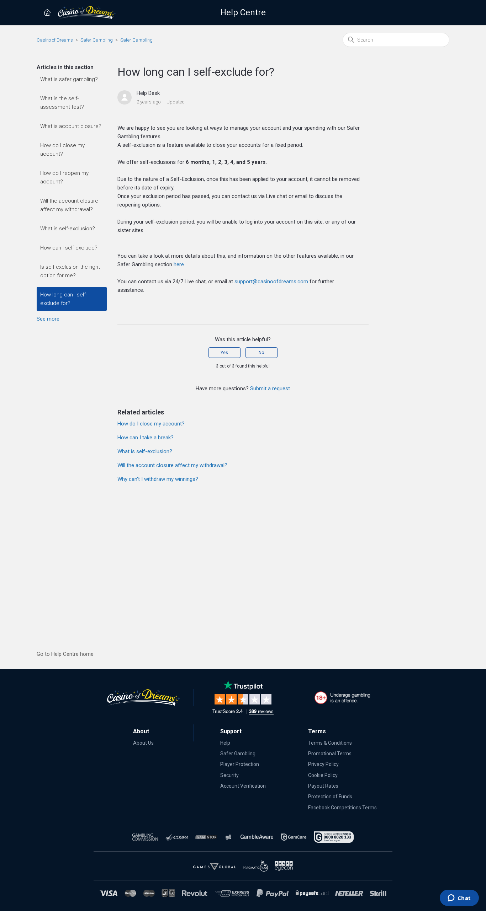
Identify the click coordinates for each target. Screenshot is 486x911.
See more (48, 319)
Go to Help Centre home (65, 654)
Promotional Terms (330, 753)
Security (229, 775)
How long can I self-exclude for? (63, 298)
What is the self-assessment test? (62, 102)
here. (179, 264)
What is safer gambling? (69, 79)
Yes (224, 352)
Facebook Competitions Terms (342, 807)
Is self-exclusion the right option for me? (70, 271)
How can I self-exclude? (68, 248)
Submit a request (270, 388)
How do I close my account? (62, 149)
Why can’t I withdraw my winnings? (157, 479)
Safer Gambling (96, 40)
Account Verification (243, 786)
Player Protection (239, 764)
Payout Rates (323, 786)
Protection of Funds (330, 796)
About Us (143, 743)
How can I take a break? (145, 437)
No (261, 352)
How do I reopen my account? (64, 177)
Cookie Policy (323, 775)
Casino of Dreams (55, 40)
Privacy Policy (323, 764)
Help (225, 743)
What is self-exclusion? (67, 228)
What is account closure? (70, 126)
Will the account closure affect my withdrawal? (69, 205)
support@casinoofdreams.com (271, 281)
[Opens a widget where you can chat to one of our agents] (459, 898)
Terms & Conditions (330, 743)
